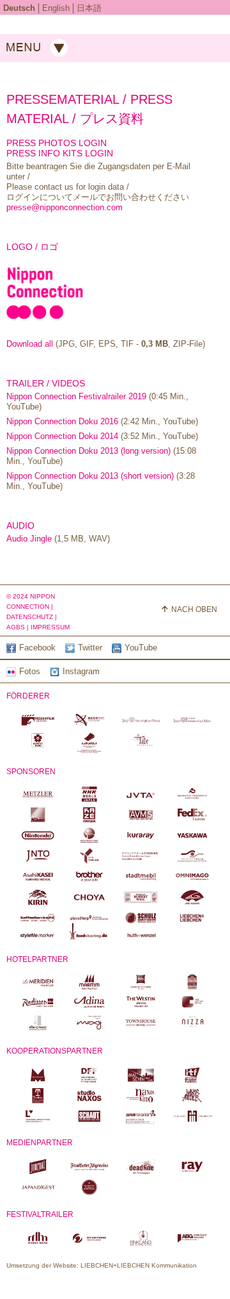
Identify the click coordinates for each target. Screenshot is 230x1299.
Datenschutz (29, 616)
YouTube (141, 647)
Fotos (29, 671)
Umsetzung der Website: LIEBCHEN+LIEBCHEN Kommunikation (101, 1265)
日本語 (89, 8)
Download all (29, 344)
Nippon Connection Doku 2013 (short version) (90, 476)
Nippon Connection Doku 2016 (63, 421)
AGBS (15, 627)
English (56, 8)
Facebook (37, 647)
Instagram (81, 671)
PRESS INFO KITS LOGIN (59, 153)
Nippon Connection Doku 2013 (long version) (88, 451)
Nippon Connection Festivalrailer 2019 (76, 396)
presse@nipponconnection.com (64, 207)
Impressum (50, 627)
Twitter (90, 647)
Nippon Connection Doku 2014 (63, 436)
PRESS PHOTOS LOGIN (56, 143)
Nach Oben (194, 609)
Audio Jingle (29, 538)
